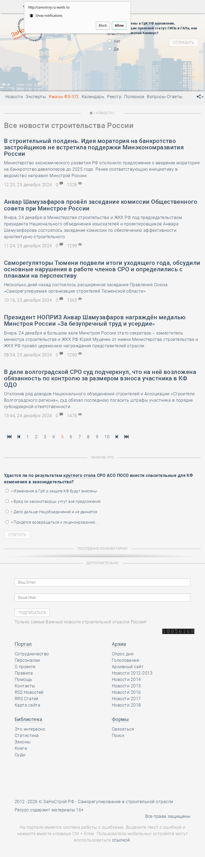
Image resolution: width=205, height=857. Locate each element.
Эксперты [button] (36, 96)
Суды (20, 754)
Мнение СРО (102, 457)
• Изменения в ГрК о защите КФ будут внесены (53, 491)
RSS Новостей (29, 692)
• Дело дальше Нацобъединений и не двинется (53, 512)
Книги (21, 748)
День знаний (48, 76)
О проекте (25, 666)
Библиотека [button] (28, 719)
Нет (117, 41)
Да (116, 49)
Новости (104, 113)
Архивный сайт (128, 666)
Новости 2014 (126, 679)
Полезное (134, 96)
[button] (200, 96)
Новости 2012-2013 (132, 673)
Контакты (25, 685)
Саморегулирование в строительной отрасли (125, 801)
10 (106, 436)
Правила (24, 673)
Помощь (23, 679)
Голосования (125, 660)
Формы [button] (120, 719)
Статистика (27, 735)
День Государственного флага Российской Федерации (83, 67)
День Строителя (48, 60)
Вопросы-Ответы (165, 96)
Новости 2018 (126, 705)
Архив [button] (119, 644)
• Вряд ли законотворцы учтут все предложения (55, 501)
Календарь (93, 96)
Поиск (118, 735)
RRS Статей (26, 698)
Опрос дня (122, 653)
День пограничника (44, 54)
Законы (23, 741)
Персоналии (27, 660)
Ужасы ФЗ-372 (64, 96)
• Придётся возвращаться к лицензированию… (54, 522)
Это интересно (30, 729)
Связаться (123, 729)
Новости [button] (14, 96)
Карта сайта (27, 705)
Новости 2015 (126, 685)
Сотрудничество (32, 653)
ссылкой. (121, 840)
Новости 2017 (126, 698)
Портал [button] (23, 644)
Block (103, 25)
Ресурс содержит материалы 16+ (49, 809)
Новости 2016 (126, 692)
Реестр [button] (114, 96)
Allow (119, 25)
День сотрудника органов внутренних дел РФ (75, 83)
